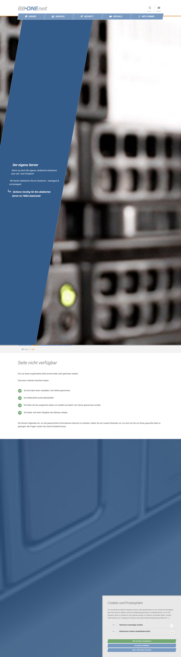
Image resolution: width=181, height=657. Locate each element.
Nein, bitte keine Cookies (142, 650)
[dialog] (141, 626)
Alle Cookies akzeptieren (141, 641)
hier (168, 618)
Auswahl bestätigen (141, 645)
